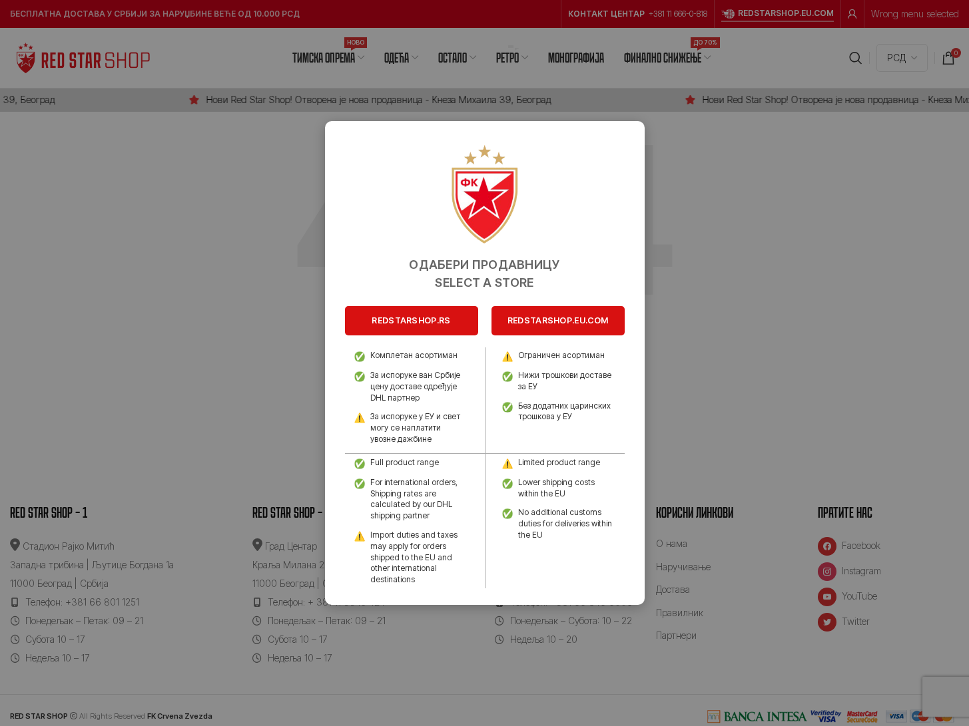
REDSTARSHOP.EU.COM (557, 320)
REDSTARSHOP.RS (411, 320)
